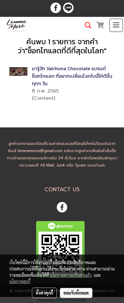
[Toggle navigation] (116, 25)
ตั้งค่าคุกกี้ (44, 292)
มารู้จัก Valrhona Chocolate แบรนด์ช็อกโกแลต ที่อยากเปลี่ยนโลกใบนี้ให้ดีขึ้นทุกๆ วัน (72, 76)
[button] (86, 25)
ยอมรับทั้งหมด (76, 292)
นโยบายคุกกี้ (19, 281)
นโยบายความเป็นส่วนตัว (71, 275)
